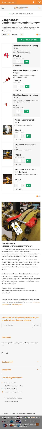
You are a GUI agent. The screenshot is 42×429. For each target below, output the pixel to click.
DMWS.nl (20, 413)
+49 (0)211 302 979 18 (10, 389)
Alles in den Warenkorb (28, 40)
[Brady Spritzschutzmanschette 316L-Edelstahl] (7, 179)
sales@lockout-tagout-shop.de (13, 392)
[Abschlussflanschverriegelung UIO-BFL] (7, 105)
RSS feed (26, 413)
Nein (35, 421)
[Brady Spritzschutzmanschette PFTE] (7, 129)
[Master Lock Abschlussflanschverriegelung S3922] (7, 55)
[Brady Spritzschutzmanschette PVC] (7, 154)
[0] (39, 2)
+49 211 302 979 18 (9, 2)
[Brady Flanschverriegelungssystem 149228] (7, 80)
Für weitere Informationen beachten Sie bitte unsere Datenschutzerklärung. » (21, 425)
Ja (26, 421)
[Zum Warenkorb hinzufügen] (26, 62)
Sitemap (32, 413)
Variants (17, 65)
